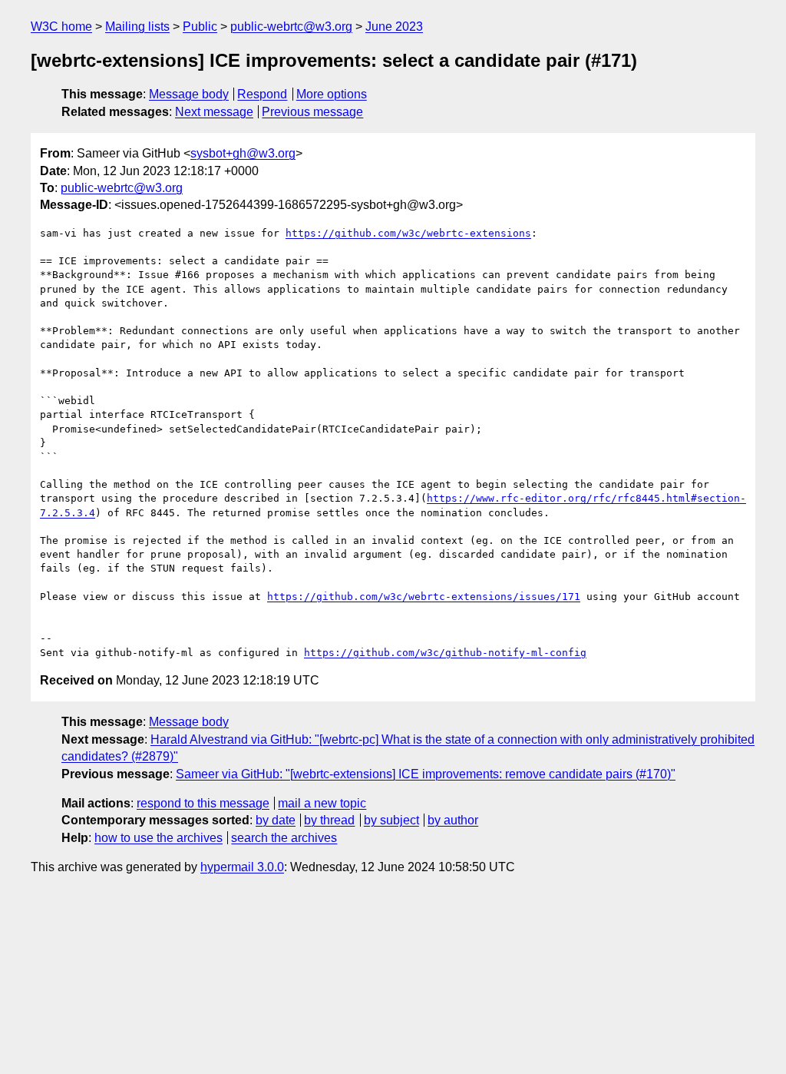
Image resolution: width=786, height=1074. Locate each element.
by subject (391, 820)
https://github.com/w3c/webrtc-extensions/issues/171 (423, 596)
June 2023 (394, 26)
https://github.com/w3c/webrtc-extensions (408, 233)
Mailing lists (137, 26)
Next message (214, 111)
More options (331, 94)
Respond (262, 94)
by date (276, 820)
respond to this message (203, 803)
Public (200, 26)
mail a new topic (322, 803)
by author (453, 820)
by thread (329, 820)
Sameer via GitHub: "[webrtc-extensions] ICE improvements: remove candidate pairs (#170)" (425, 774)
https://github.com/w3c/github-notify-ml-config (445, 652)
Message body (189, 94)
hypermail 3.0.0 (242, 866)
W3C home (61, 26)
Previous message (312, 111)
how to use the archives (158, 837)
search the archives (284, 837)
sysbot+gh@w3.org (243, 153)
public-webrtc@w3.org (291, 26)
